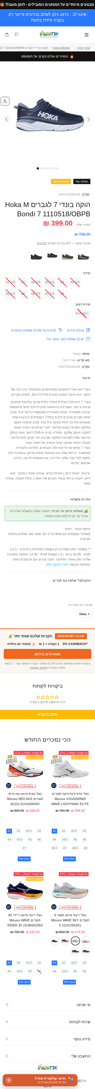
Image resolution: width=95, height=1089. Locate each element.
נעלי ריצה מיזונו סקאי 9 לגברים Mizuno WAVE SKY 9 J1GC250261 (70, 920)
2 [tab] (41, 168)
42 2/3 (35, 282)
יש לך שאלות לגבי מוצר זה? (65, 339)
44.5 (65, 839)
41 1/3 (10, 282)
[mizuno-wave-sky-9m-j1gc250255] (86, 951)
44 (62, 282)
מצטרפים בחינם (47, 654)
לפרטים (42, 243)
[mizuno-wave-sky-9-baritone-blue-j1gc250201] (75, 951)
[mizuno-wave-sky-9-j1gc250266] (65, 941)
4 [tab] (47, 168)
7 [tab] (57, 168)
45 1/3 (10, 294)
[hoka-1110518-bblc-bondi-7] (52, 255)
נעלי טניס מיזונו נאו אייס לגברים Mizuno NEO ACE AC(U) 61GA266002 (25, 799)
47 (64, 848)
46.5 (54, 848)
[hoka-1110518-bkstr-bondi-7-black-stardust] (83, 255)
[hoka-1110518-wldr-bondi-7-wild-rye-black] (68, 255)
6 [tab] (54, 168)
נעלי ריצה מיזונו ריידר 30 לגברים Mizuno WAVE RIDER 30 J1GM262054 (25, 920)
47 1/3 (49, 294)
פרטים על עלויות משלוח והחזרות (33, 330)
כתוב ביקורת (47, 714)
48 (62, 294)
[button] (5, 101)
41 (54, 831)
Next (88, 119)
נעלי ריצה (69, 360)
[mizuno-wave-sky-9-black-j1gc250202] (54, 941)
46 (23, 294)
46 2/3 (35, 294)
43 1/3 (49, 282)
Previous (6, 119)
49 (85, 848)
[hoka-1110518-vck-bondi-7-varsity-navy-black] (36, 255)
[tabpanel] (47, 116)
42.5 (74, 831)
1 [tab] (38, 168)
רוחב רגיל (82, 313)
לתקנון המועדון (38, 667)
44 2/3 (75, 282)
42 (23, 282)
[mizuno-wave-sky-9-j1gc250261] (75, 941)
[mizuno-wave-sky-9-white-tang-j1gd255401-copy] (86, 941)
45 (75, 839)
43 (84, 831)
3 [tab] (44, 168)
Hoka (77, 354)
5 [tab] (51, 168)
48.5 (75, 848)
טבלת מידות (75, 330)
